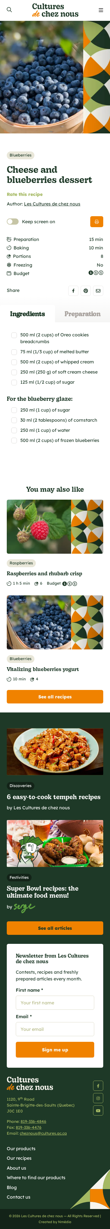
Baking (21, 248)
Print (96, 221)
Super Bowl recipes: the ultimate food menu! (42, 891)
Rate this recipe (25, 194)
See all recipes (55, 697)
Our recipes (19, 1158)
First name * (29, 990)
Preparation (26, 239)
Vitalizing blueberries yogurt (43, 668)
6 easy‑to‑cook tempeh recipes (54, 796)
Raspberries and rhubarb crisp (44, 573)
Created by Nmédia (55, 1222)
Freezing (23, 265)
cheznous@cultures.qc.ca (43, 1133)
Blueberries (21, 155)
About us (16, 1168)
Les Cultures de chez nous (52, 204)
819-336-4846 (33, 1121)
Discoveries (21, 785)
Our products (21, 1148)
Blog (12, 1187)
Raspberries (21, 563)
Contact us (18, 1197)
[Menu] (101, 10)
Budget (21, 273)
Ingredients (27, 313)
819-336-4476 (28, 1127)
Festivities (19, 877)
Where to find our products (36, 1177)
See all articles (55, 928)
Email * (24, 1016)
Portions (22, 256)
